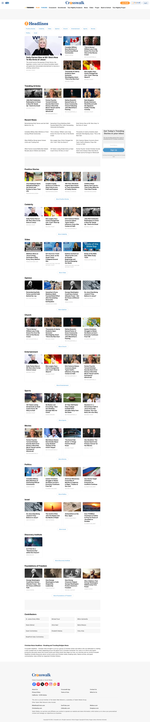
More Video (62, 272)
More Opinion (62, 309)
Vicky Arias (80, 631)
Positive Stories (30, 28)
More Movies (62, 459)
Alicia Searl (55, 625)
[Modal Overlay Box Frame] (113, 144)
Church (65, 28)
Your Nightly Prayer (119, 7)
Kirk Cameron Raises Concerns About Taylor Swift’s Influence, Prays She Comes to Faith (87, 142)
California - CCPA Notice (39, 695)
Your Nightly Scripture (75, 7)
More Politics (62, 494)
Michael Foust (56, 619)
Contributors (30, 614)
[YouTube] (46, 684)
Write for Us (93, 692)
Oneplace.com (94, 708)
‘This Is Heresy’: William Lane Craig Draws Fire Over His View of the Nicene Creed (62, 133)
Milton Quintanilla (82, 619)
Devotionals (62, 7)
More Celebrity (62, 234)
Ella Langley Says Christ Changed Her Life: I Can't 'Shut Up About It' (61, 141)
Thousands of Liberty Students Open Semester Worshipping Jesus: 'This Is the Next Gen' (88, 133)
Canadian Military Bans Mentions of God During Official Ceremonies (36, 132)
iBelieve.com (94, 705)
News (86, 7)
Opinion (57, 28)
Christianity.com (37, 708)
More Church (62, 346)
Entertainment (75, 28)
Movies (93, 28)
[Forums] (55, 684)
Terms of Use (65, 692)
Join (125, 3)
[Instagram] (50, 684)
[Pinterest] (38, 684)
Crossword (52, 7)
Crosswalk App (65, 689)
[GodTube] (59, 684)
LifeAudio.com (65, 708)
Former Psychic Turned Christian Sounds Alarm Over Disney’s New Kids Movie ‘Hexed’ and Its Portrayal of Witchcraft (88, 150)
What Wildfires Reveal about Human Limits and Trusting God (35, 141)
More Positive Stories (62, 199)
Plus (38, 7)
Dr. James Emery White (33, 619)
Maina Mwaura (81, 625)
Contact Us (93, 689)
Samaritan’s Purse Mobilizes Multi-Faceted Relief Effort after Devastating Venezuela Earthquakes (61, 125)
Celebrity (41, 28)
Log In (145, 3)
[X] (42, 684)
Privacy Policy (36, 692)
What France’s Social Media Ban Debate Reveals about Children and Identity (36, 149)
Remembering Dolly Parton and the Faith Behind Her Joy (37, 124)
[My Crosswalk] (136, 3)
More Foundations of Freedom (63, 595)
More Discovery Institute (62, 560)
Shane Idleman (30, 625)
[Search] (7, 3)
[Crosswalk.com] (75, 2)
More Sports (62, 420)
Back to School (106, 7)
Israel (35, 33)
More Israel (62, 529)
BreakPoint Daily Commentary (35, 637)
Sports (85, 28)
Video (91, 7)
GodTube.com (65, 705)
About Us (35, 689)
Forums (44, 7)
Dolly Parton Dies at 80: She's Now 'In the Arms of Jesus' (87, 124)
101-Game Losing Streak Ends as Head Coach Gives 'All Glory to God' (61, 149)
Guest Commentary (31, 631)
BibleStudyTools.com (38, 705)
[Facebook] (34, 684)
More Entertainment (63, 385)
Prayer (97, 7)
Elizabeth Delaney (57, 631)
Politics (28, 33)
